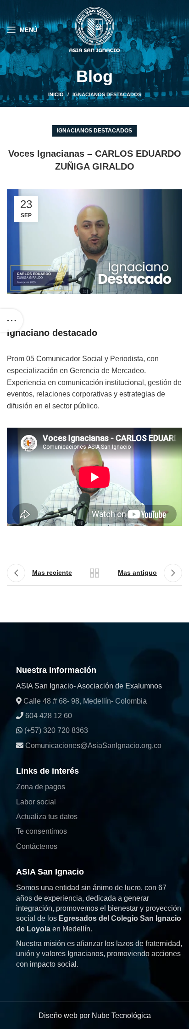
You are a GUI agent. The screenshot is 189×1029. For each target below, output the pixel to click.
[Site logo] (94, 29)
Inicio (56, 94)
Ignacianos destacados (106, 94)
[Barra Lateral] (11, 320)
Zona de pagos (40, 787)
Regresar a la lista (94, 573)
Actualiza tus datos (47, 816)
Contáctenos (36, 846)
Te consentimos (41, 831)
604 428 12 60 (47, 716)
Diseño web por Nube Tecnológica (95, 1015)
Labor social (36, 802)
